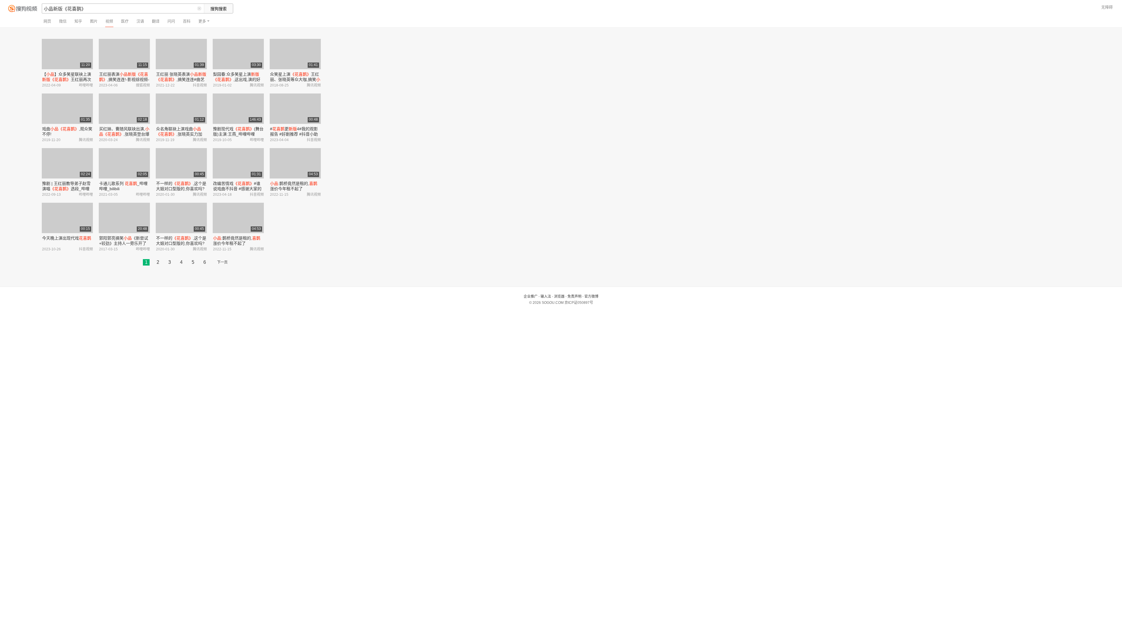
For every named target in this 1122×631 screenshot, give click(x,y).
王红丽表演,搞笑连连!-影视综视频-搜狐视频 (124, 79)
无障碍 (1107, 7)
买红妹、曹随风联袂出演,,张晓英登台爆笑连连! (124, 134)
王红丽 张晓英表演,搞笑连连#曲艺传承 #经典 (181, 79)
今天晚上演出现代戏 (66, 238)
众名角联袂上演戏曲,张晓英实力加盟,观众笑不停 (179, 134)
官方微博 (591, 296)
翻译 (156, 21)
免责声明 (574, 296)
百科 (187, 21)
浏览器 (559, 296)
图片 (94, 21)
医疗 (125, 21)
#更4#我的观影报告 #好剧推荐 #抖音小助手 (294, 134)
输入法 (546, 296)
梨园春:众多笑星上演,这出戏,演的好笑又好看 (236, 79)
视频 (109, 21)
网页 (47, 21)
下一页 (222, 262)
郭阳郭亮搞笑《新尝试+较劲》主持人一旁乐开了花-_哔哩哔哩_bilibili (123, 243)
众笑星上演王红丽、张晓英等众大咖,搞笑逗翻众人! (295, 79)
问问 (171, 21)
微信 (63, 21)
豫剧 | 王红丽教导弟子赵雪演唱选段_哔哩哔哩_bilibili (66, 188)
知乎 (78, 21)
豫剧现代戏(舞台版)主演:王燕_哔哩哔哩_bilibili (238, 134)
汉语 (140, 21)
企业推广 (531, 296)
